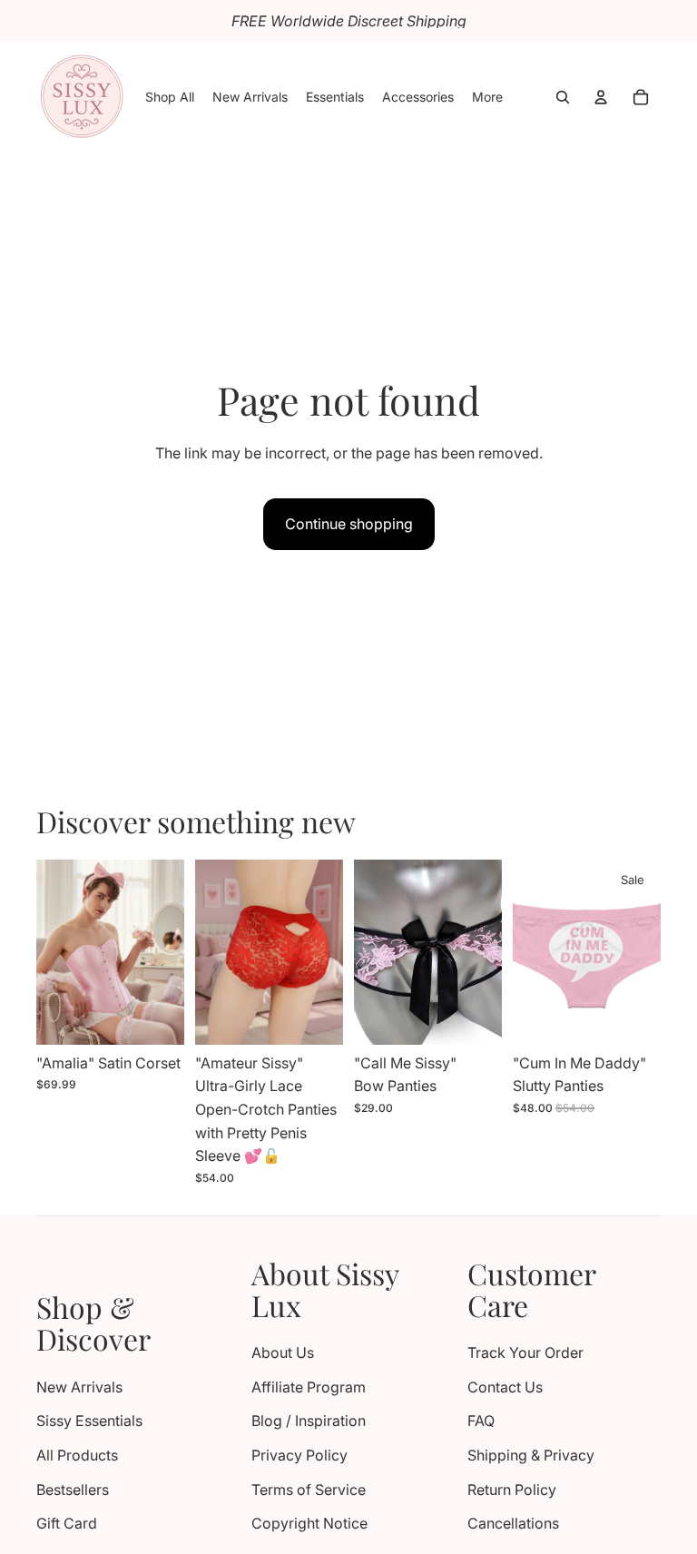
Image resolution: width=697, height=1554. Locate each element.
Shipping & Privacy (530, 1455)
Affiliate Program (308, 1387)
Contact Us (505, 1387)
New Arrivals (79, 1387)
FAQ (481, 1420)
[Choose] (156, 1016)
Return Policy (511, 1489)
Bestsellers (72, 1489)
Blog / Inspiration (308, 1420)
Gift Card (66, 1523)
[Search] (563, 97)
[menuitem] (487, 97)
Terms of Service (308, 1489)
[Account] (601, 97)
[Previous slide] (56, 952)
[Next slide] (164, 952)
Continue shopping (349, 524)
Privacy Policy (299, 1455)
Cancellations (513, 1523)
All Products (77, 1455)
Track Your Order (525, 1352)
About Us (282, 1352)
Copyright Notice (309, 1523)
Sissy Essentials (89, 1420)
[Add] (473, 1016)
